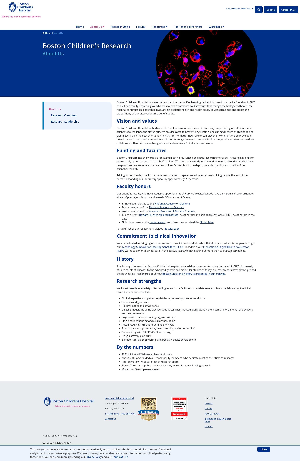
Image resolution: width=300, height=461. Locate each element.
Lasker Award (157, 222)
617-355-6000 (112, 413)
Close (264, 449)
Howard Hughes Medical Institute (158, 215)
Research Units (120, 26)
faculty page (172, 228)
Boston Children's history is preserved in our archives (193, 273)
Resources (158, 26)
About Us (96, 26)
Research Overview (64, 115)
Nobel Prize (207, 222)
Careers (208, 403)
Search (259, 9)
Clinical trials (288, 9)
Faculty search (212, 413)
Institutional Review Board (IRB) (218, 420)
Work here (215, 26)
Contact (209, 426)
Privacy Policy (94, 457)
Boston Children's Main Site (238, 8)
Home (80, 26)
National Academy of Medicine (172, 203)
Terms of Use (120, 457)
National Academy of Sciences (166, 207)
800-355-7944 (128, 413)
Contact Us (110, 418)
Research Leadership (65, 121)
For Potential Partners (188, 26)
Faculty (140, 26)
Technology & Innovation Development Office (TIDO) (152, 247)
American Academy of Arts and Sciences (172, 211)
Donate (271, 9)
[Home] (21, 10)
